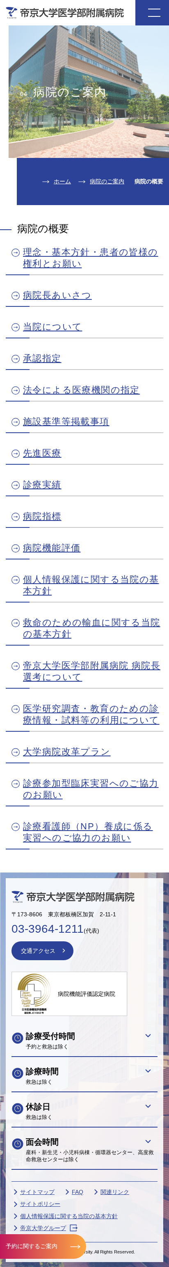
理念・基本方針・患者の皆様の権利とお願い (90, 258)
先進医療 (42, 453)
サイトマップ (37, 1192)
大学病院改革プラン (67, 752)
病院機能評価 (51, 548)
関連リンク (114, 1192)
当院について (52, 327)
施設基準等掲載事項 (66, 421)
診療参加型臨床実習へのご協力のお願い (91, 789)
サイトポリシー (40, 1204)
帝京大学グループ (43, 1228)
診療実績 (42, 484)
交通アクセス (38, 950)
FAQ (77, 1192)
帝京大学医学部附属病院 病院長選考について (91, 671)
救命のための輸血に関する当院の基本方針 (91, 628)
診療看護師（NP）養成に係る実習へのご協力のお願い (88, 832)
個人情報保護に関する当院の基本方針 (91, 585)
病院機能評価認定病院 (86, 994)
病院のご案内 (107, 181)
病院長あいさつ (57, 295)
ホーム (62, 181)
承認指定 (42, 358)
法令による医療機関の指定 (81, 390)
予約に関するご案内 (31, 1246)
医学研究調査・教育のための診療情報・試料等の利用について (91, 714)
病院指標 (42, 516)
